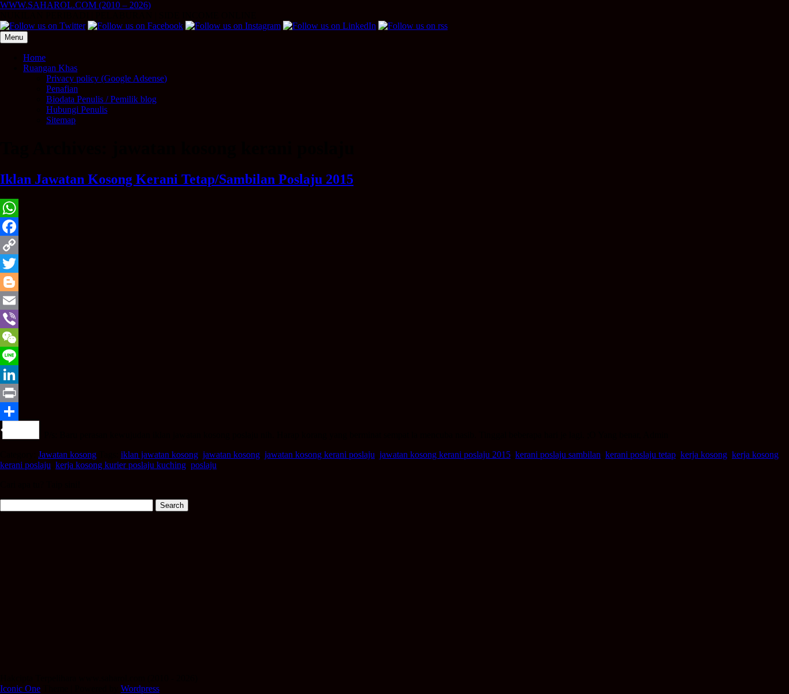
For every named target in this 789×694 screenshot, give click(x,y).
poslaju (204, 465)
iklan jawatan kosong (159, 454)
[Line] (394, 356)
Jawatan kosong (67, 454)
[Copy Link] (394, 245)
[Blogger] (394, 282)
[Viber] (394, 319)
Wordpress (140, 688)
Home (34, 57)
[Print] (394, 393)
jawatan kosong (231, 454)
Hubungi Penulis (76, 109)
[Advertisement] (346, 592)
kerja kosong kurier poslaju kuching (120, 465)
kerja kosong (703, 454)
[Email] (394, 300)
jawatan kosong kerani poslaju (320, 454)
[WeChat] (394, 337)
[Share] (394, 411)
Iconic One (20, 688)
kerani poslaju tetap (640, 454)
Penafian (62, 89)
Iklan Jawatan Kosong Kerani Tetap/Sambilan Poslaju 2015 (176, 179)
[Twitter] (394, 263)
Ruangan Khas (50, 68)
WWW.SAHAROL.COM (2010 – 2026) (75, 5)
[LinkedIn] (394, 374)
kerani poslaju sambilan (558, 454)
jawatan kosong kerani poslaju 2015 (445, 454)
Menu (14, 37)
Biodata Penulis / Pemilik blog (101, 99)
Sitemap (61, 120)
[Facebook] (394, 226)
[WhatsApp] (394, 208)
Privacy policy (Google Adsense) (106, 78)
